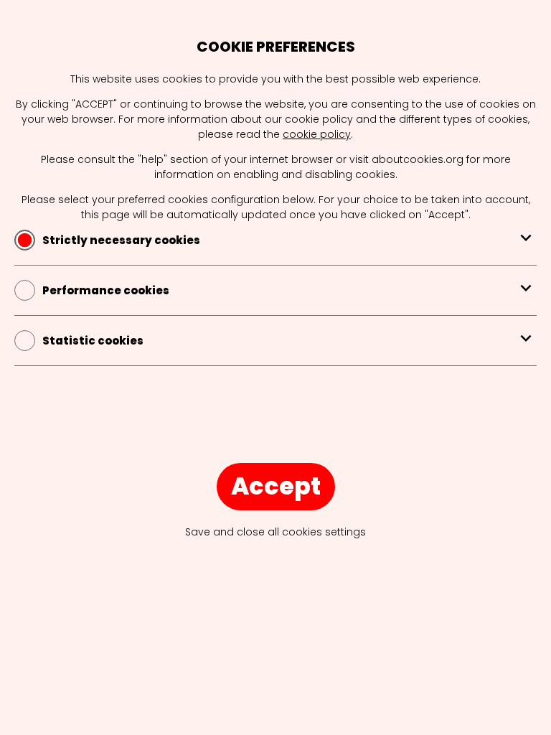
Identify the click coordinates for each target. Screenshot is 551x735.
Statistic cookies (92, 340)
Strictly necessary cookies (121, 240)
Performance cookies (105, 290)
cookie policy (317, 134)
